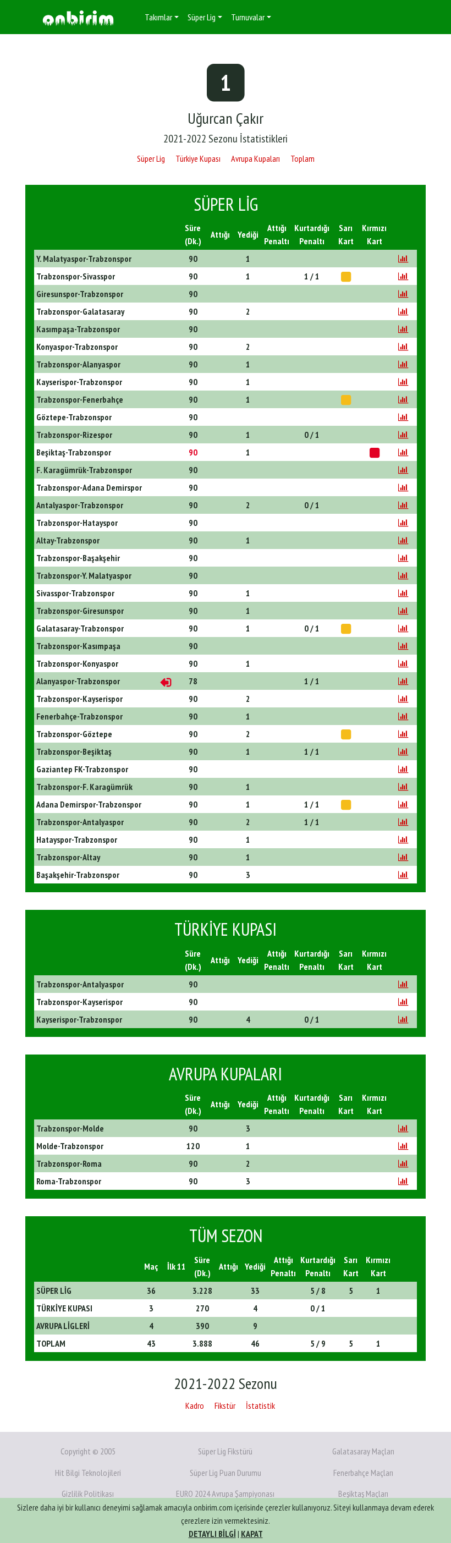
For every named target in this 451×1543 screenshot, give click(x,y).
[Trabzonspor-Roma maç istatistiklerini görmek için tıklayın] (403, 1163)
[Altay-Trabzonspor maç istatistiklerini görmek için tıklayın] (403, 540)
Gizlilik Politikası (88, 1493)
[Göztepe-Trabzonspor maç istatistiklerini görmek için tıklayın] (403, 416)
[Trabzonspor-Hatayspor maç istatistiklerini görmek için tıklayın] (403, 522)
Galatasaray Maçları (363, 1451)
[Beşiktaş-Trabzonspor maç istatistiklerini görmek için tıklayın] (403, 452)
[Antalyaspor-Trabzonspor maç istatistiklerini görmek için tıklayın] (403, 504)
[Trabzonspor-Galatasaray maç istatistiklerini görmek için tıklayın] (403, 311)
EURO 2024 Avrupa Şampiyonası (225, 1493)
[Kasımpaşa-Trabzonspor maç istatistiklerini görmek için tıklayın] (403, 328)
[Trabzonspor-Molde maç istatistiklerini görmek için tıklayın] (403, 1128)
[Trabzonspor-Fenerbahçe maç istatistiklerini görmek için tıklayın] (403, 399)
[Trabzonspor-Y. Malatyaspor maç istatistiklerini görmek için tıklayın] (403, 575)
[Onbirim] (78, 17)
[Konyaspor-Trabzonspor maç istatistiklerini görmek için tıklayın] (403, 346)
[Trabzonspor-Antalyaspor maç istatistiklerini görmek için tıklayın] (403, 821)
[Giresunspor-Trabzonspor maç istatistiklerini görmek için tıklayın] (403, 293)
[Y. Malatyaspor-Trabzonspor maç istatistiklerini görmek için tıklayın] (403, 258)
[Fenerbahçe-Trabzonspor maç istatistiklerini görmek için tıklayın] (403, 716)
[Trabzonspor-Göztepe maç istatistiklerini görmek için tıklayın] (403, 733)
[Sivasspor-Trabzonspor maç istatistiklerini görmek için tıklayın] (403, 592)
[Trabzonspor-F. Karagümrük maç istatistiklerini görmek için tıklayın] (403, 786)
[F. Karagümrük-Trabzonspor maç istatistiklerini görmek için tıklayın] (403, 469)
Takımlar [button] (158, 17)
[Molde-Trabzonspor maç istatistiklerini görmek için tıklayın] (403, 1145)
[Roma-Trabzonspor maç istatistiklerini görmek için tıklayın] (403, 1181)
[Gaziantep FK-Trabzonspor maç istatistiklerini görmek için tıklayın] (403, 769)
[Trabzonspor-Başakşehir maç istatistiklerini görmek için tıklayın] (403, 557)
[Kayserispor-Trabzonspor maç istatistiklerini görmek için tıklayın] (403, 381)
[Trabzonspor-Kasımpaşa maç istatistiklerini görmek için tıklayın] (403, 645)
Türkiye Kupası (198, 158)
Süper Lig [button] (202, 17)
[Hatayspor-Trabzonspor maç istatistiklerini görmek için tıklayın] (403, 839)
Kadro (194, 1405)
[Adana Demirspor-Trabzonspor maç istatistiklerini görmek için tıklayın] (403, 804)
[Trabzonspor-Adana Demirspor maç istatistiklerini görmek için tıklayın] (403, 487)
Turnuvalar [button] (248, 17)
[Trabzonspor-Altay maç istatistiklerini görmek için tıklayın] (403, 857)
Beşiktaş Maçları (363, 1493)
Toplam (302, 158)
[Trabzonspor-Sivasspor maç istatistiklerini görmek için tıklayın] (403, 276)
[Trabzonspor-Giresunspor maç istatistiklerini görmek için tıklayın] (403, 610)
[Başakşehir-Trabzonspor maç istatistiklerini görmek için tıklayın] (403, 874)
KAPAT (252, 1533)
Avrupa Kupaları (255, 158)
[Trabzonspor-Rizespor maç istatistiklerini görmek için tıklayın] (403, 434)
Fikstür (225, 1405)
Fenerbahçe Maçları (363, 1472)
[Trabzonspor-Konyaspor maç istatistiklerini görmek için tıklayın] (403, 663)
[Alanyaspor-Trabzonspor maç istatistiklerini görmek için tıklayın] (403, 681)
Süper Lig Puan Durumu (225, 1472)
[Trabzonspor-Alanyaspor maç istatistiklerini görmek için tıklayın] (403, 364)
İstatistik (260, 1405)
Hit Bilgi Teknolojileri (88, 1472)
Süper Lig (151, 158)
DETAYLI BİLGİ (212, 1533)
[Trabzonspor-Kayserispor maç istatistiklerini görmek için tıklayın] (403, 698)
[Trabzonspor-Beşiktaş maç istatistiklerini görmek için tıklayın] (403, 751)
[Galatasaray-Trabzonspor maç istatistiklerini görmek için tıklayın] (403, 628)
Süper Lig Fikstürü (225, 1451)
